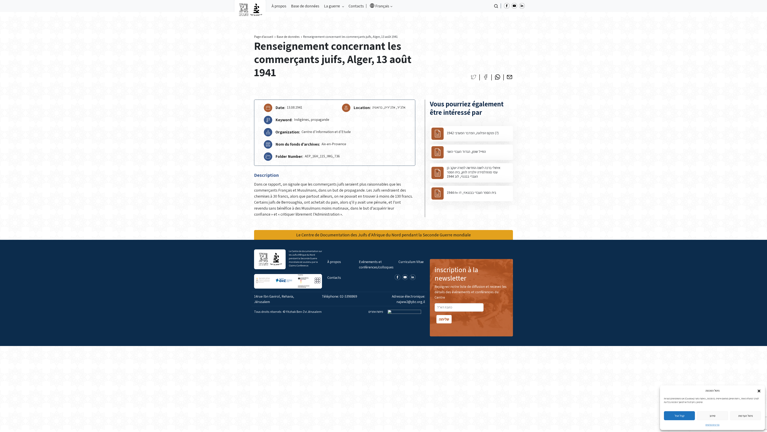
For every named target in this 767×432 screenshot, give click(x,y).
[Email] (509, 77)
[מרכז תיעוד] (250, 6)
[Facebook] (485, 77)
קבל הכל (679, 416)
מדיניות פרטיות (712, 424)
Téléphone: (339, 296)
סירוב (712, 416)
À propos (279, 6)
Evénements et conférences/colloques (376, 264)
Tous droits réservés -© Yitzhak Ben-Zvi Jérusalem (288, 312)
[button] (759, 391)
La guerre (332, 6)
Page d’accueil (263, 37)
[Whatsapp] (497, 77)
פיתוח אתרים (376, 312)
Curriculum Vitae (411, 261)
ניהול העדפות (745, 416)
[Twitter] (473, 77)
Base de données (305, 6)
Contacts (356, 6)
